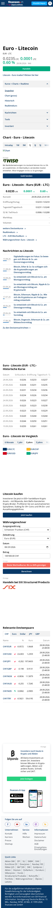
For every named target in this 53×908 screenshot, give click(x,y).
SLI (24, 861)
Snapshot (9, 90)
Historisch (9, 100)
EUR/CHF (34, 449)
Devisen (17, 870)
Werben (26, 837)
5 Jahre (39, 442)
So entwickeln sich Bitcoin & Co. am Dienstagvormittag (30, 306)
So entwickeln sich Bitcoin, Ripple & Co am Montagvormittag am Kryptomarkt (32, 287)
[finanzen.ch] (15, 2)
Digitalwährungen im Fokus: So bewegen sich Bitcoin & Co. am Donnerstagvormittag (31, 259)
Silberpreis (10, 873)
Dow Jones (24, 864)
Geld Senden (26, 176)
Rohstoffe (33, 876)
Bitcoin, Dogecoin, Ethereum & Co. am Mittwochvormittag (31, 321)
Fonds (20, 873)
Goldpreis (37, 867)
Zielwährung (8, 535)
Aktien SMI (10, 861)
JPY (30, 634)
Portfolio (9, 879)
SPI (18, 861)
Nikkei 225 (9, 867)
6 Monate (9, 442)
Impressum (39, 834)
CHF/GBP (7, 668)
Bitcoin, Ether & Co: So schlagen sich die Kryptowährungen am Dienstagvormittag (30, 269)
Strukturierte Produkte (15, 876)
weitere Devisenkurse (13, 228)
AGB (36, 844)
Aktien (8, 870)
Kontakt (8, 834)
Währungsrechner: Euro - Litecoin (19, 239)
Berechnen (26, 571)
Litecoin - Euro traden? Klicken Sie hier (20, 75)
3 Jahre (29, 442)
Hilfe (25, 834)
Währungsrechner (24, 879)
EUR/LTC (11, 449)
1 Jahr (20, 442)
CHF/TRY (7, 698)
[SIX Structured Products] (14, 587)
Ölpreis (38, 879)
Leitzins (8, 881)
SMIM (30, 861)
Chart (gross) (11, 95)
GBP (37, 634)
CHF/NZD (7, 691)
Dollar (23, 634)
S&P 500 (21, 867)
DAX (37, 861)
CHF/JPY (6, 661)
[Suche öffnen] (50, 3)
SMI (28, 867)
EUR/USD (11, 453)
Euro (14, 634)
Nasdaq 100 (37, 864)
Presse (8, 840)
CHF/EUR (7, 646)
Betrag (6, 552)
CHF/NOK (7, 676)
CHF (7, 634)
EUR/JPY (34, 453)
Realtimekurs (11, 105)
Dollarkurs (28, 870)
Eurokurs (40, 870)
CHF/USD (7, 654)
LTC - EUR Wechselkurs (14, 236)
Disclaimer (39, 840)
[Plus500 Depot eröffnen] (14, 4)
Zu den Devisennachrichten (15, 327)
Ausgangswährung (11, 526)
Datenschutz (40, 837)
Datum (6, 543)
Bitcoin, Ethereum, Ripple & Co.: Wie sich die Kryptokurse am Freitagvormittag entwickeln (30, 297)
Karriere (9, 837)
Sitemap (9, 844)
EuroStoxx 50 (11, 864)
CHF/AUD (7, 683)
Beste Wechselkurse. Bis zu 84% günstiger (26, 565)
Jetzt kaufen (26, 515)
